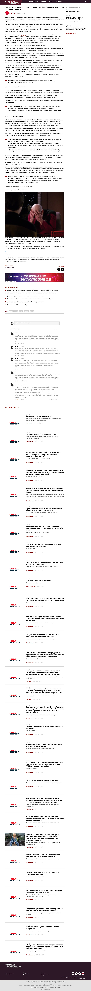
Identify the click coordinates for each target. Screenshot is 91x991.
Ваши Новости (29, 441)
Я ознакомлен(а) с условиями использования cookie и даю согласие (46, 987)
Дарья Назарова (30, 954)
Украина (26, 311)
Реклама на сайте (71, 33)
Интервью (8, 975)
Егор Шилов (29, 681)
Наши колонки (9, 973)
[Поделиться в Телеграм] (62, 269)
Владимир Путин (13, 311)
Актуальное (26, 973)
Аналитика (26, 975)
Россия (21, 311)
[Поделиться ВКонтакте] (58, 269)
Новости (43, 973)
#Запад (51, 1)
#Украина (43, 1)
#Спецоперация (33, 1)
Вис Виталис (29, 423)
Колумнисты (44, 975)
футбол (32, 311)
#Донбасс (59, 1)
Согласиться (45, 989)
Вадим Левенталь (30, 586)
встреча (23, 34)
